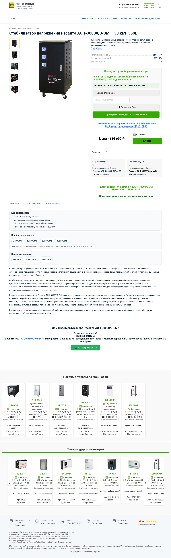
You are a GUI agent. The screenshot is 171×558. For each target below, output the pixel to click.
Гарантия (126, 18)
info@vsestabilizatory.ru (129, 7)
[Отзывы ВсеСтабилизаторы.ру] (148, 523)
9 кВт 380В (18, 241)
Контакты (87, 18)
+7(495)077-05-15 (74, 523)
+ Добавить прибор (126, 107)
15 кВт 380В (32, 241)
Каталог (12, 28)
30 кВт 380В (62, 241)
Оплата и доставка (107, 18)
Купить (147, 141)
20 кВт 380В (47, 241)
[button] (7, 509)
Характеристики (32, 203)
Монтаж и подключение (148, 18)
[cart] (160, 6)
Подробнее (20, 525)
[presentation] (9, 483)
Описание (14, 203)
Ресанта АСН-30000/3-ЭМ (28, 28)
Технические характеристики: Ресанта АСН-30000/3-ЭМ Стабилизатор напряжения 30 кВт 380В (126, 124)
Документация (53, 203)
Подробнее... (96, 48)
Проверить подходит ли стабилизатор (126, 114)
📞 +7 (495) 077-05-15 (85, 347)
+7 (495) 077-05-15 (129, 4)
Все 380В (17, 260)
